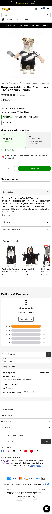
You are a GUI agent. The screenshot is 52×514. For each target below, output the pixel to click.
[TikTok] (19, 451)
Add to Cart (34, 169)
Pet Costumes (43, 83)
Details (32, 4)
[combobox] (26, 15)
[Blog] (37, 451)
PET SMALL (7, 117)
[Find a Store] (31, 9)
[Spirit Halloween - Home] (6, 9)
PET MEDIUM (20, 117)
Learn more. (35, 466)
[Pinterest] (31, 451)
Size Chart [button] (24, 112)
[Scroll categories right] (50, 25)
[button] (26, 54)
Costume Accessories (9, 83)
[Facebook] (2, 451)
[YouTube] (25, 451)
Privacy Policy (21, 484)
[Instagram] (8, 451)
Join (46, 441)
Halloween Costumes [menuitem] (29, 25)
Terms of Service (8, 484)
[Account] (36, 9)
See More (6, 215)
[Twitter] (14, 451)
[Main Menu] (48, 9)
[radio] (13, 140)
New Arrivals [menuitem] (11, 25)
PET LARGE (33, 117)
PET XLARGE (8, 123)
